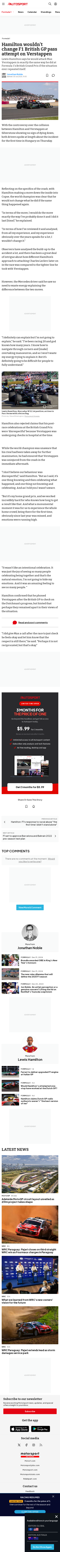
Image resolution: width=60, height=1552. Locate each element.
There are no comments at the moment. (30, 860)
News (21, 12)
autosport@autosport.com (30, 1500)
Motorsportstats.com (30, 1474)
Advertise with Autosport (30, 1505)
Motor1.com (30, 1461)
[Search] (50, 4)
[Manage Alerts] (33, 806)
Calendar (32, 12)
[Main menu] (3, 4)
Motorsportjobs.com (30, 1465)
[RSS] (41, 1445)
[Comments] (54, 75)
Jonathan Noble (15, 74)
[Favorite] (47, 75)
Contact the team (30, 1509)
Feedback (30, 1491)
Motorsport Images (32, 416)
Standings (46, 12)
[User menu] (55, 4)
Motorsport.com (30, 1470)
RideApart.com (30, 1479)
